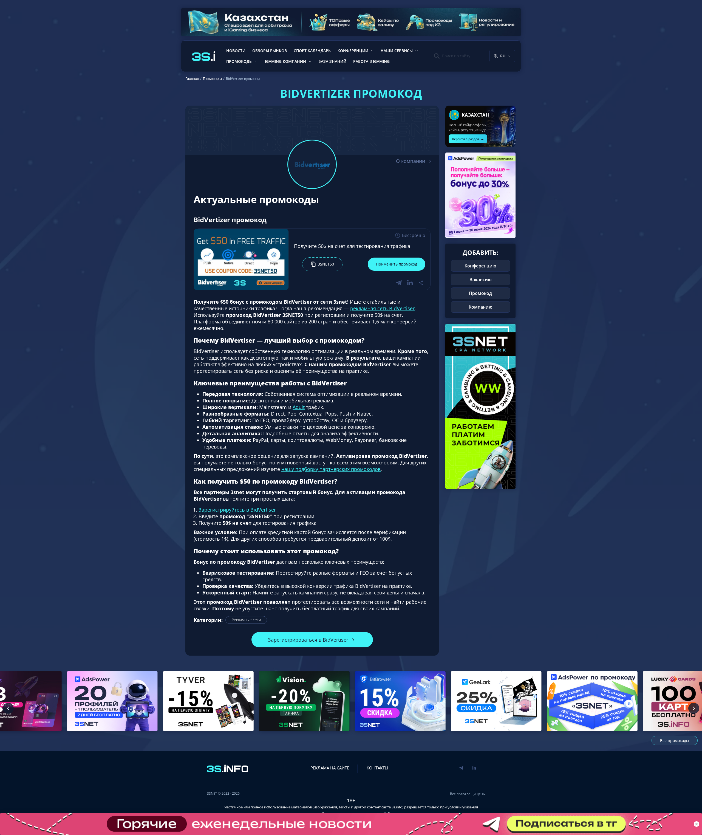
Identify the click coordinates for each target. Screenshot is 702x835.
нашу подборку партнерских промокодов (331, 469)
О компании (410, 161)
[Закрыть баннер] (696, 824)
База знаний (332, 61)
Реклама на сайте (329, 768)
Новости (235, 50)
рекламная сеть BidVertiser (382, 308)
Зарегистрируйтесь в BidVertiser (237, 509)
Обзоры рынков (269, 50)
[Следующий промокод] (693, 708)
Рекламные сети (246, 619)
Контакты (377, 768)
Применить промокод (396, 264)
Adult (299, 407)
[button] (322, 264)
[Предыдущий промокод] (8, 708)
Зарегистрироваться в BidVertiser (308, 639)
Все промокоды (674, 740)
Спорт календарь (312, 50)
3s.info (397, 807)
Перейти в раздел (468, 138)
